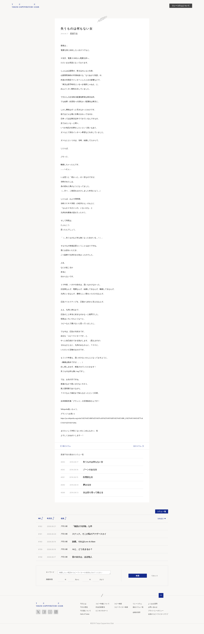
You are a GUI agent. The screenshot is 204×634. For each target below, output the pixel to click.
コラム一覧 (161, 511)
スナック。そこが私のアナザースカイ (89, 534)
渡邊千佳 (74, 33)
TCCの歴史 (84, 607)
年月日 (49, 518)
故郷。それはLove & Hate (83, 541)
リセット (154, 576)
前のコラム (66, 446)
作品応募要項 (100, 607)
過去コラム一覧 (138, 607)
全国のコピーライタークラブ (158, 614)
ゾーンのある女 (90, 469)
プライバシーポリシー (156, 611)
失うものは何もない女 (93, 462)
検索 (138, 576)
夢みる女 (87, 485)
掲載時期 (49, 579)
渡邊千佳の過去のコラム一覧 (72, 454)
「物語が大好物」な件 (82, 526)
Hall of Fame (84, 614)
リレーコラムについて (181, 6)
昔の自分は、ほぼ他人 (82, 557)
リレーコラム (137, 604)
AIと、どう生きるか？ (82, 549)
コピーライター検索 (121, 607)
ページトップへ (161, 595)
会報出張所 (136, 612)
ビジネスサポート (102, 611)
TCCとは (83, 604)
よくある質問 (152, 604)
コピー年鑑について (102, 604)
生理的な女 (88, 477)
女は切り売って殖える (93, 492)
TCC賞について (85, 611)
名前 (62, 518)
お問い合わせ (152, 607)
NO (39, 518)
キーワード (50, 572)
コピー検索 (118, 604)
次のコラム (137, 446)
